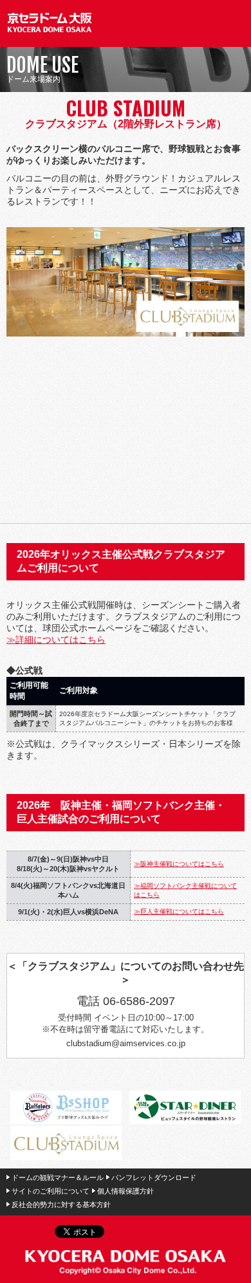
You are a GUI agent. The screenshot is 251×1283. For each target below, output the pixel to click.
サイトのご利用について (50, 1191)
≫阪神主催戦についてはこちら (179, 863)
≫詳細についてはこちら (56, 639)
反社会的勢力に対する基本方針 (61, 1204)
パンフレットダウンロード (153, 1177)
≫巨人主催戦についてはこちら (179, 911)
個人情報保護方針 (125, 1191)
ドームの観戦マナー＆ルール (58, 1177)
